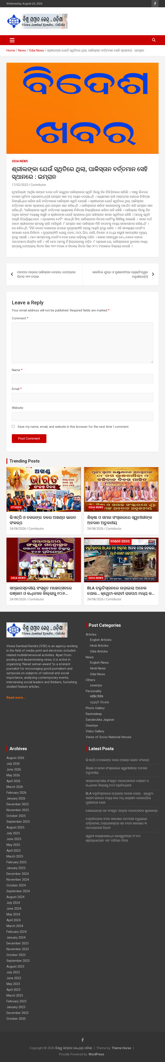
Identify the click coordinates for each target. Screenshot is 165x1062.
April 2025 (13, 851)
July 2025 (13, 833)
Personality (93, 691)
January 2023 (15, 1007)
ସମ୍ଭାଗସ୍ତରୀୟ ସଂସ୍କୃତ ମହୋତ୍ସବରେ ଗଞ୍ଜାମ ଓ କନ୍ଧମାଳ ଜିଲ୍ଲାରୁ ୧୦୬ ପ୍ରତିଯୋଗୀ (41, 593)
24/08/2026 (18, 528)
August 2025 (15, 827)
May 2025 (13, 845)
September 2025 (18, 822)
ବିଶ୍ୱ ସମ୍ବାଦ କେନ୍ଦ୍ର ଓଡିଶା (73, 1048)
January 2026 (15, 798)
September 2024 (18, 891)
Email (17, 389)
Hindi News (98, 668)
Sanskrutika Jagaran (100, 720)
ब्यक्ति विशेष (96, 696)
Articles (91, 634)
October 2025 (16, 816)
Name (17, 370)
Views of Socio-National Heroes (108, 737)
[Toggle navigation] (12, 40)
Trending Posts (24, 461)
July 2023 (13, 972)
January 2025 (15, 868)
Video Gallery (95, 731)
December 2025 (17, 804)
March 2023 (14, 995)
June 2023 (13, 978)
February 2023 (16, 1001)
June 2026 (13, 769)
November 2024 (17, 879)
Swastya (92, 725)
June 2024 (13, 908)
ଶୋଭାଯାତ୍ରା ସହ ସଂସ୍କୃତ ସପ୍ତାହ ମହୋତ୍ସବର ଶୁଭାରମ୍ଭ (122, 811)
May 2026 (13, 775)
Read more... (16, 697)
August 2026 (15, 758)
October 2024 (16, 885)
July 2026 (13, 764)
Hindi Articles (99, 646)
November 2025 (17, 810)
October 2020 (16, 1019)
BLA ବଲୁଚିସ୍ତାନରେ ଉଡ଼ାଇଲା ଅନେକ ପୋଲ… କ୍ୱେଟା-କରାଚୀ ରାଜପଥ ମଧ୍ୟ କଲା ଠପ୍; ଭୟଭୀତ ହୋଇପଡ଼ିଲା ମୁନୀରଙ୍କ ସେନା (121, 593)
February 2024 (16, 932)
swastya (96, 685)
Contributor (38, 185)
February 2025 (16, 862)
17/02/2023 (20, 185)
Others (16, 507)
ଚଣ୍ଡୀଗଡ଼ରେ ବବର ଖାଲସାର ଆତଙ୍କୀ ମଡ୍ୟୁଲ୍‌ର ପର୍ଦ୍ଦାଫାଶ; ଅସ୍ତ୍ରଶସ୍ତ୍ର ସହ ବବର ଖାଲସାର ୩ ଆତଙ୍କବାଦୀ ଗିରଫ (116, 823)
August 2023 (15, 966)
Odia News (20, 161)
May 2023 (13, 984)
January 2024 (15, 937)
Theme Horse (121, 1048)
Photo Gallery (95, 708)
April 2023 (13, 990)
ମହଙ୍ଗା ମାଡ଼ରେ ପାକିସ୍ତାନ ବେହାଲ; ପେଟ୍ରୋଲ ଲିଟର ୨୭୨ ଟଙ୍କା (46, 274)
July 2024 (13, 903)
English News (99, 663)
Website (17, 408)
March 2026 (14, 787)
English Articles (101, 640)
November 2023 (17, 949)
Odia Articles (99, 651)
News (90, 657)
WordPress (96, 1054)
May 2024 (13, 914)
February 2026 (16, 793)
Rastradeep (94, 714)
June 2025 (13, 839)
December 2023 (17, 943)
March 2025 (14, 856)
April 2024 (13, 920)
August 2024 (15, 897)
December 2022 (17, 1013)
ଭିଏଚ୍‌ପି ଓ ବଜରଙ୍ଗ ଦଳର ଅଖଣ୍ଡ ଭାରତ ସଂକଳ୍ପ (117, 760)
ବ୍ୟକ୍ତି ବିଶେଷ (99, 702)
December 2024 (17, 874)
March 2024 (14, 926)
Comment (20, 318)
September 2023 (18, 961)
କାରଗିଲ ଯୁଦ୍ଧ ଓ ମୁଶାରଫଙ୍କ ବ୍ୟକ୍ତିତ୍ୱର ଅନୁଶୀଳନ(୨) (120, 274)
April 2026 (13, 781)
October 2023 (16, 955)
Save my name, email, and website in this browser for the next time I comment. (73, 427)
